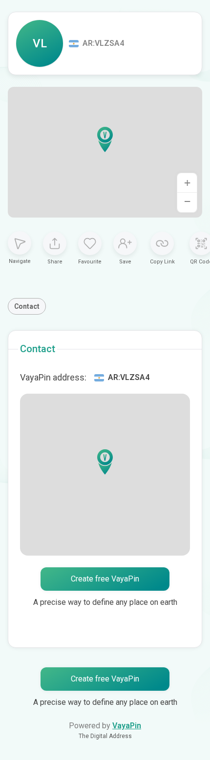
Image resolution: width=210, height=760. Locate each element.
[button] (105, 139)
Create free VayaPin (105, 578)
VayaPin (126, 725)
